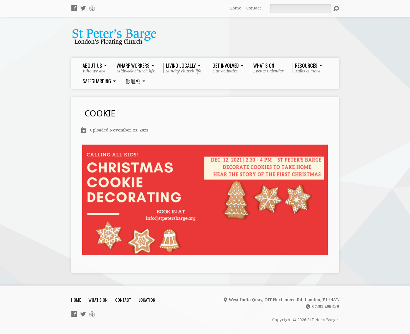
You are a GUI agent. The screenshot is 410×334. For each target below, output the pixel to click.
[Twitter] (83, 8)
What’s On (98, 299)
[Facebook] (74, 8)
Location (147, 299)
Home (235, 8)
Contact (253, 8)
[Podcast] (92, 8)
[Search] (336, 8)
